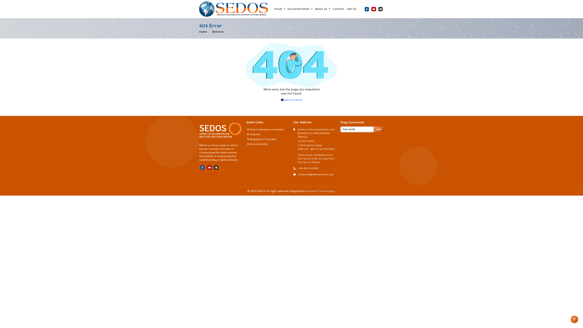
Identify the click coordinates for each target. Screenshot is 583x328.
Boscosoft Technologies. (321, 191)
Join (378, 129)
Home (203, 32)
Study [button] (278, 9)
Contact (338, 9)
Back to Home (293, 100)
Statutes (255, 134)
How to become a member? (266, 129)
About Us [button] (321, 9)
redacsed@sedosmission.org (315, 174)
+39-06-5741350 (308, 168)
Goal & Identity (258, 144)
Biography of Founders (263, 139)
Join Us (351, 9)
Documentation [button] (299, 9)
